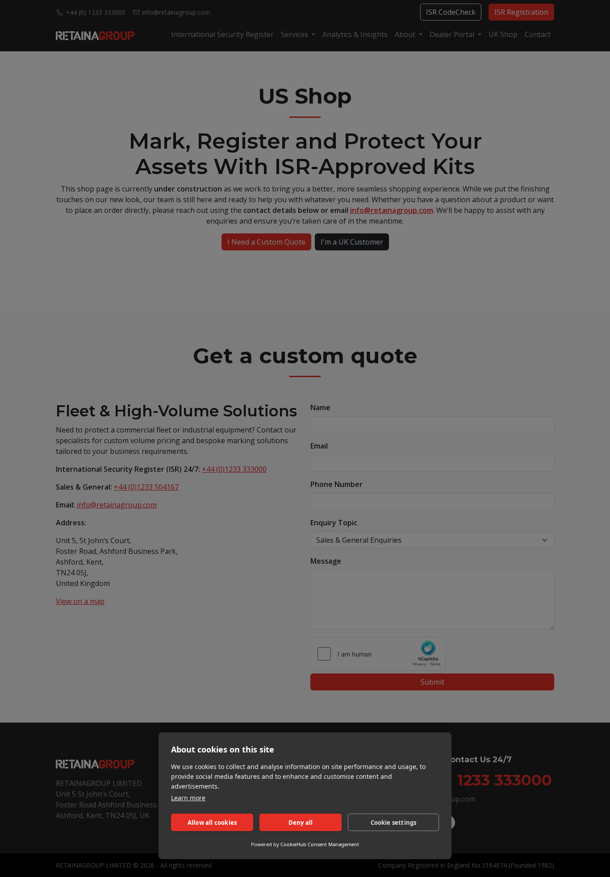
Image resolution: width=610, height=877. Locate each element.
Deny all (300, 823)
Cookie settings (394, 823)
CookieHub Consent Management (319, 844)
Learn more (188, 798)
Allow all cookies (212, 823)
